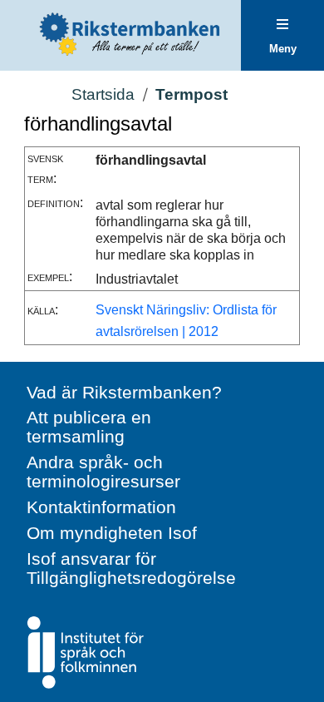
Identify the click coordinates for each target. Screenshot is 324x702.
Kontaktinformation (101, 507)
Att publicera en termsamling (89, 427)
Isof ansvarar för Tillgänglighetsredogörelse (131, 568)
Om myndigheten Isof (112, 532)
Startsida (103, 94)
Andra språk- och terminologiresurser (103, 471)
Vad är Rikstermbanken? (124, 392)
